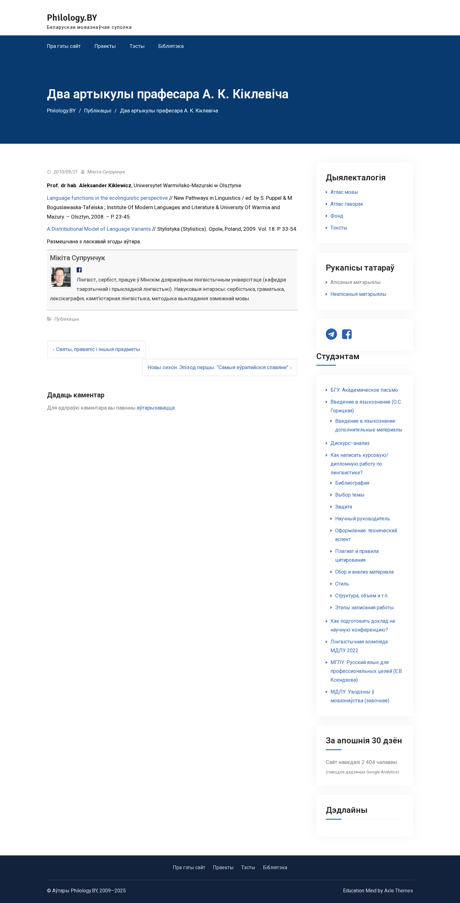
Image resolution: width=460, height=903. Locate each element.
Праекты (105, 46)
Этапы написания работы (364, 608)
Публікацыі (66, 319)
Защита (343, 507)
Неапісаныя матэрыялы (358, 294)
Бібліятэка (171, 46)
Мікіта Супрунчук (106, 172)
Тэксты (338, 228)
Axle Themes (398, 891)
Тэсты (137, 46)
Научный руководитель (362, 519)
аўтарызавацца (156, 408)
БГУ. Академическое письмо (364, 390)
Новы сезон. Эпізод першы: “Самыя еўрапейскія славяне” (218, 367)
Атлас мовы (344, 192)
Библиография (352, 483)
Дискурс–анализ (350, 443)
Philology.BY (72, 17)
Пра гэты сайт (64, 46)
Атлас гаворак (346, 204)
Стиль (342, 584)
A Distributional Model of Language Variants (99, 229)
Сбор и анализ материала (364, 572)
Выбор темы (350, 495)
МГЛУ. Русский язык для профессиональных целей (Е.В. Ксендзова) (366, 671)
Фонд (336, 216)
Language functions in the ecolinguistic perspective (107, 198)
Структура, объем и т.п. (361, 596)
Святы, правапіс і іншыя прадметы (98, 349)
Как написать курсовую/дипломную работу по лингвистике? (359, 464)
